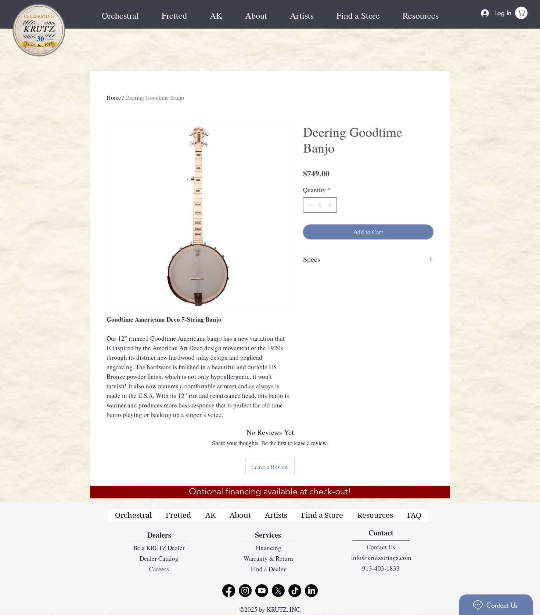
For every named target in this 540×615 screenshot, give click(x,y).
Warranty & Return (268, 558)
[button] (420, 16)
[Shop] (521, 13)
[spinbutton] (320, 205)
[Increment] (330, 205)
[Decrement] (309, 205)
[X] (278, 590)
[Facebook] (228, 590)
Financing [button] (268, 547)
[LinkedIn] (311, 590)
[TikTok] (294, 590)
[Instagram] (245, 590)
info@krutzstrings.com (381, 557)
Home (114, 97)
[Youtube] (261, 590)
